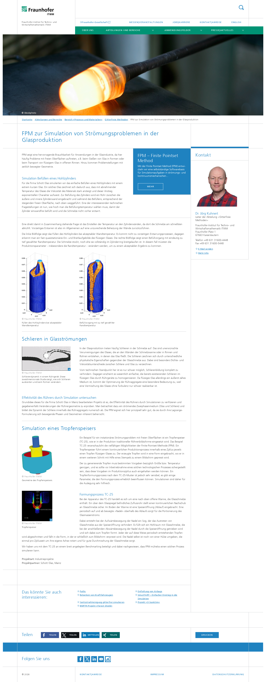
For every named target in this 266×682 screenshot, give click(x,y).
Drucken (207, 635)
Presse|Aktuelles (222, 30)
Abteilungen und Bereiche (123, 30)
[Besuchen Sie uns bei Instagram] (108, 659)
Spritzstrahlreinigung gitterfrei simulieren (102, 602)
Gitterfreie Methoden (116, 119)
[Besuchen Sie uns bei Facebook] (80, 659)
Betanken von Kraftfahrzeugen (96, 595)
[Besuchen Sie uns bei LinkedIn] (94, 659)
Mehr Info (203, 253)
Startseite (27, 119)
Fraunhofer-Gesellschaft (95, 22)
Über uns (88, 30)
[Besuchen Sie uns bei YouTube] (101, 659)
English (236, 22)
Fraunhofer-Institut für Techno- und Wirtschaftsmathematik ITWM (39, 23)
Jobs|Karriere (181, 22)
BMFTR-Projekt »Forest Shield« (96, 606)
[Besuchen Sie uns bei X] (87, 659)
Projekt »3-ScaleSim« (149, 602)
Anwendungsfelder (177, 30)
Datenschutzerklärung (228, 674)
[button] (50, 635)
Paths (83, 591)
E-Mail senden (205, 249)
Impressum (157, 674)
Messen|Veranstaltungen (146, 22)
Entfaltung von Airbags (150, 591)
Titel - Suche (241, 7)
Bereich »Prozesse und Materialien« (83, 119)
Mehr (150, 186)
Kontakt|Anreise (211, 22)
